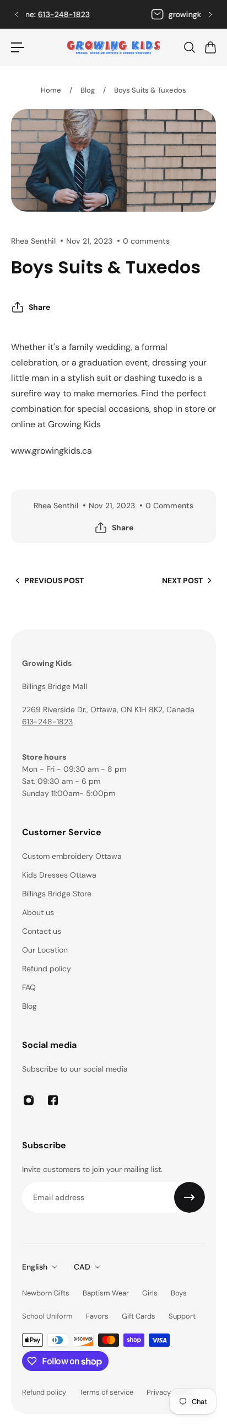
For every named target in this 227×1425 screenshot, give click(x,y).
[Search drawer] (189, 47)
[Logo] (113, 47)
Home (51, 90)
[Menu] (18, 47)
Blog (87, 90)
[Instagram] (29, 1100)
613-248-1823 (128, 14)
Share (39, 307)
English (34, 1267)
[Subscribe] (189, 1197)
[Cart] (209, 47)
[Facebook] (53, 1100)
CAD (82, 1267)
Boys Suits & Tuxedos (150, 90)
